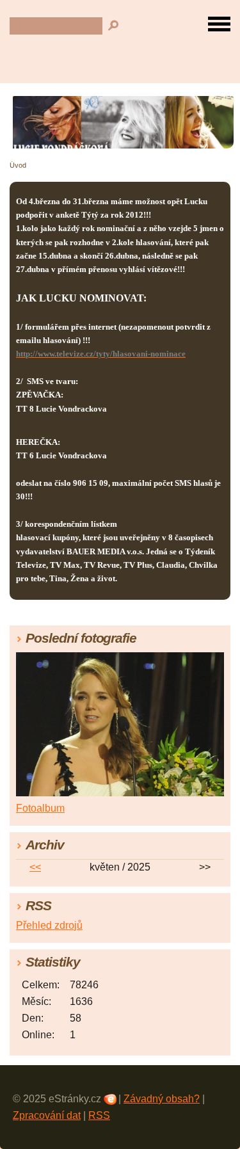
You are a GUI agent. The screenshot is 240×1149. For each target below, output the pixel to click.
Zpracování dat (47, 1115)
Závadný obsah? (162, 1098)
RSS (99, 1115)
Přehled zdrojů (49, 925)
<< (35, 867)
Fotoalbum (40, 808)
